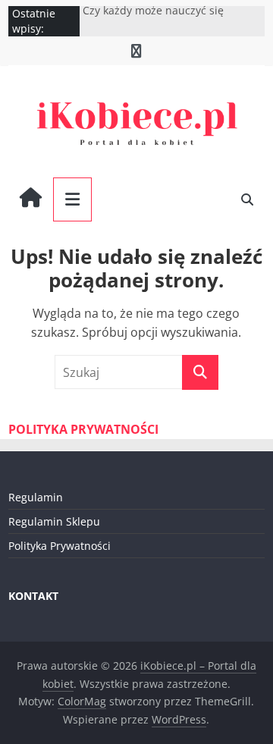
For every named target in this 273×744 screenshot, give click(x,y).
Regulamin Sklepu (54, 521)
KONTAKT (33, 596)
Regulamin (35, 497)
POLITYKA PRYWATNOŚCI (83, 429)
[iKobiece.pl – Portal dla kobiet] (30, 199)
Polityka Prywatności (59, 545)
